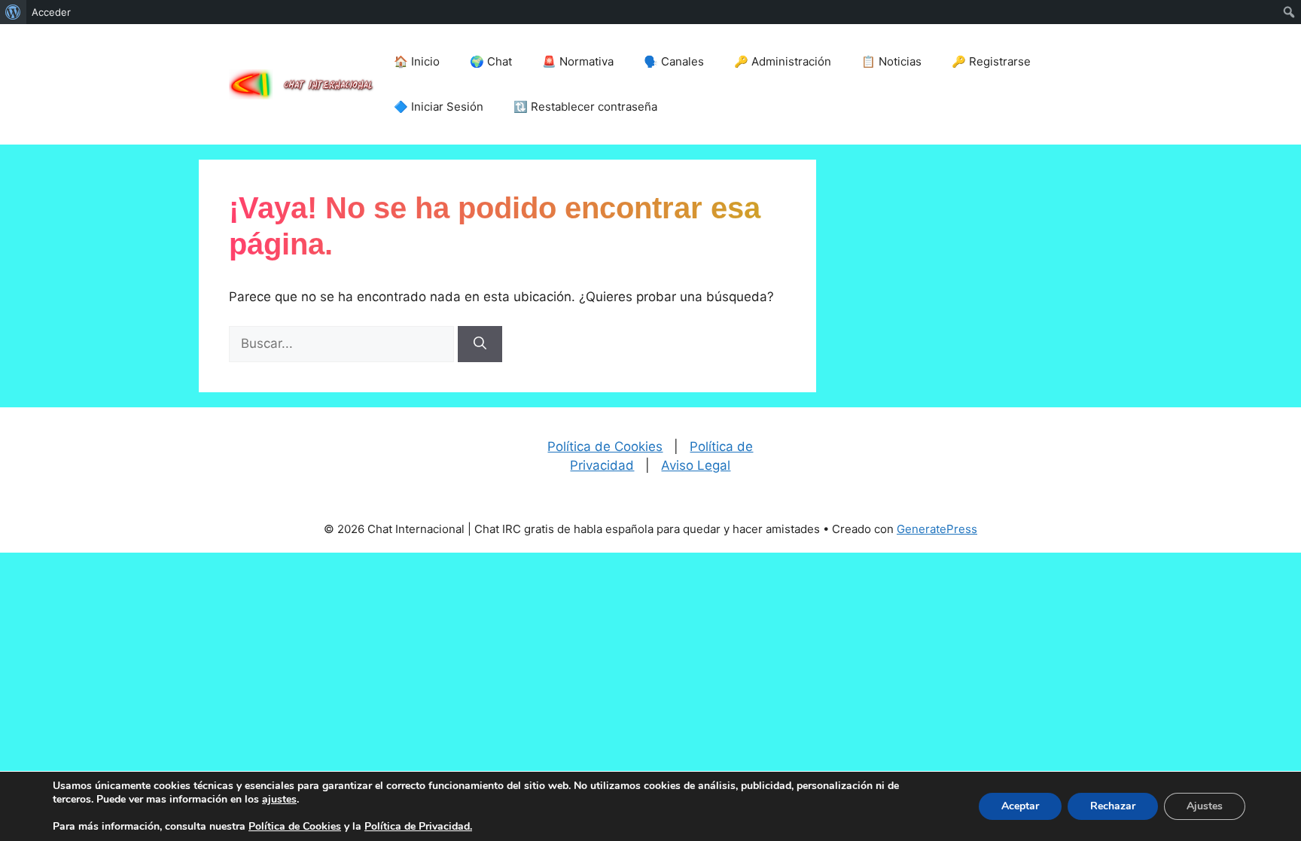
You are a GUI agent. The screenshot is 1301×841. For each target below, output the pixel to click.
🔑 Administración (782, 61)
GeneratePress (937, 529)
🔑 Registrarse (991, 61)
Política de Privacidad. (418, 826)
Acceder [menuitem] (51, 12)
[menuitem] (13, 12)
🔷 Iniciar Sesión (438, 106)
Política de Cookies (605, 446)
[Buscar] (480, 344)
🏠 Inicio (417, 61)
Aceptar (1020, 806)
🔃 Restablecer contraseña (585, 106)
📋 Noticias (891, 61)
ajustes (279, 799)
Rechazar (1112, 806)
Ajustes (1205, 806)
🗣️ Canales (674, 61)
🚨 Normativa (578, 61)
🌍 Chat (491, 61)
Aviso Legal (695, 465)
